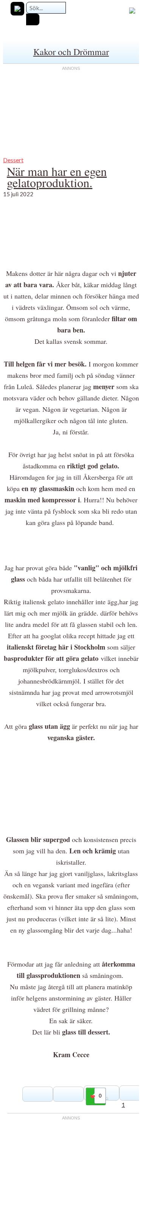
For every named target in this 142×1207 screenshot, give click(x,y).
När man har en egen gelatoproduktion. (57, 177)
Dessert (13, 159)
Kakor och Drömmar (71, 52)
